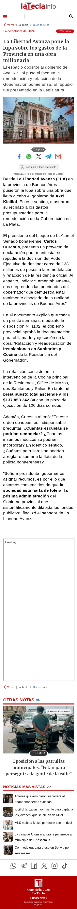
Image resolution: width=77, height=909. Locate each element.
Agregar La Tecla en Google (41, 167)
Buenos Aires (41, 24)
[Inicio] (38, 6)
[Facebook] (33, 866)
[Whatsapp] (13, 866)
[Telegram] (23, 866)
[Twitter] (44, 866)
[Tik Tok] (64, 866)
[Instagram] (54, 866)
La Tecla (23, 24)
